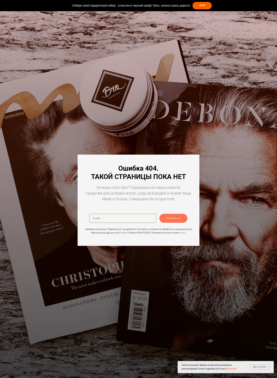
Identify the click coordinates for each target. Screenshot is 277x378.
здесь (183, 232)
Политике (232, 369)
